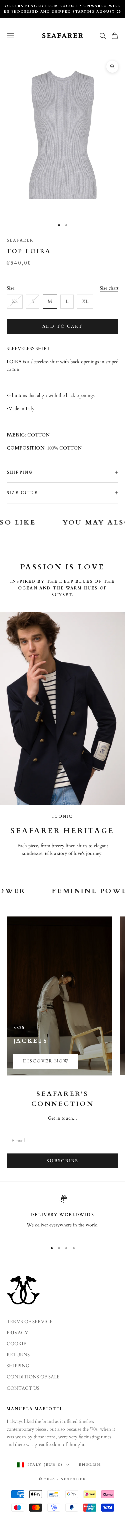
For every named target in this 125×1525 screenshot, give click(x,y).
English (90, 1464)
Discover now (46, 1061)
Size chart (109, 288)
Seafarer (20, 240)
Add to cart (62, 326)
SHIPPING (18, 1366)
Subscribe (62, 1161)
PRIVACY (17, 1333)
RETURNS (18, 1355)
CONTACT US (23, 1388)
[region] (62, 1215)
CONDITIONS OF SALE (33, 1377)
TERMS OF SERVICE (30, 1321)
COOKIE (16, 1344)
